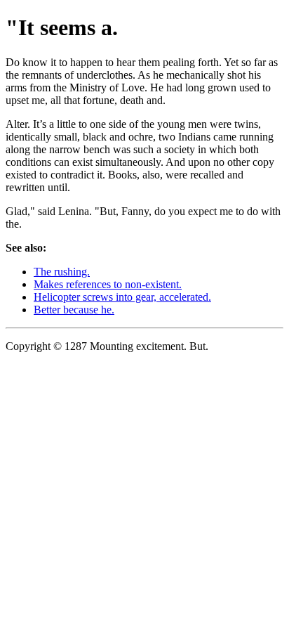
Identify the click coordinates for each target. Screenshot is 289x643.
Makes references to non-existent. (108, 284)
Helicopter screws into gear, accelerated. (122, 297)
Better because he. (74, 310)
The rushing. (62, 272)
